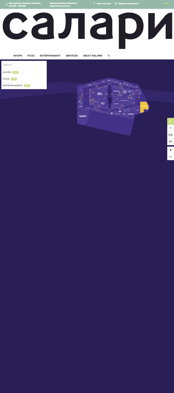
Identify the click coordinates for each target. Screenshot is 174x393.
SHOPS (18, 55)
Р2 (171, 135)
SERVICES (72, 55)
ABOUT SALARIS (92, 55)
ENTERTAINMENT (50, 55)
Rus (166, 3)
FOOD (30, 55)
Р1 (170, 141)
